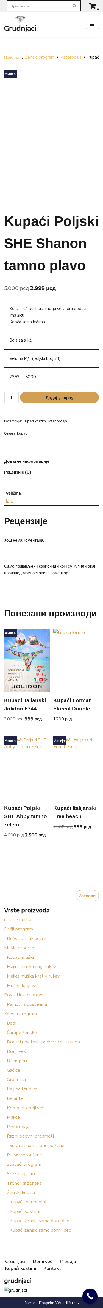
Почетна (11, 57)
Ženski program (20, 1013)
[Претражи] (74, 5)
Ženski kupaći (21, 1192)
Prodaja (68, 1261)
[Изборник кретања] (92, 24)
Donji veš (16, 1051)
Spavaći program (24, 1164)
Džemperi (17, 1060)
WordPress (67, 1302)
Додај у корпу (59, 397)
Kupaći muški (20, 957)
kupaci (22, 433)
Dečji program (18, 928)
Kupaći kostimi (25, 1211)
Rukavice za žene (24, 1154)
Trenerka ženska (24, 1182)
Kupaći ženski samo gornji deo (40, 1229)
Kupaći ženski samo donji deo (39, 1220)
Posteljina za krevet (25, 994)
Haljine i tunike (22, 1088)
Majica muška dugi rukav (31, 966)
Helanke (15, 1098)
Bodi (11, 1022)
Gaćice (13, 1069)
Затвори (87, 895)
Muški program (19, 947)
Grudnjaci (16, 1079)
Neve (29, 1302)
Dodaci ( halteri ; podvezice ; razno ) (43, 1041)
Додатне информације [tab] (26, 461)
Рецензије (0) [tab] (17, 471)
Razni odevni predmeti (30, 1135)
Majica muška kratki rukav (33, 975)
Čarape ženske (22, 1032)
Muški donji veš (22, 985)
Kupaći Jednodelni (28, 1201)
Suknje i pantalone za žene (37, 1145)
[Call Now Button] (90, 1296)
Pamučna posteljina (27, 1004)
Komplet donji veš (25, 1107)
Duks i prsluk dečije (26, 938)
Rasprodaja (18, 1126)
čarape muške (18, 919)
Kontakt (52, 1268)
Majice (13, 1117)
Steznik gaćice (22, 1173)
